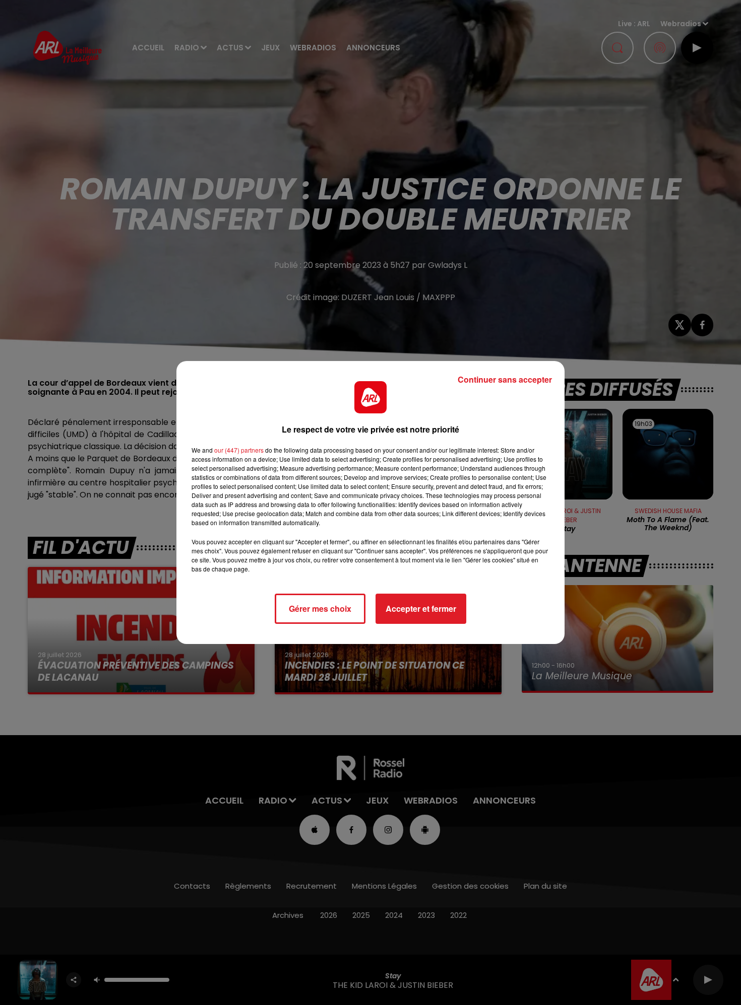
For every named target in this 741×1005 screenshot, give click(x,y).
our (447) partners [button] (239, 450)
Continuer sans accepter (505, 379)
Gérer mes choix (320, 608)
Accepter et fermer (421, 608)
